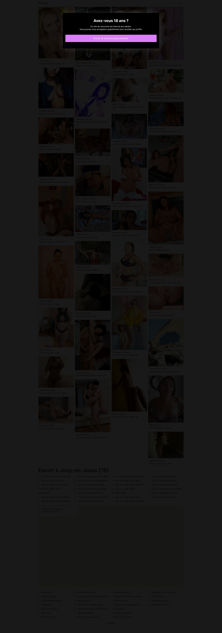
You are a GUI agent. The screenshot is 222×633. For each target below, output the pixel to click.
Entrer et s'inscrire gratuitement (111, 38)
